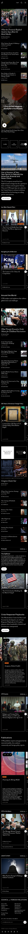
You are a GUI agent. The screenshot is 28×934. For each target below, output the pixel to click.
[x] (17, 931)
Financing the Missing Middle (11, 780)
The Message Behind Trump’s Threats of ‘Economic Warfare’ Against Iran (11, 833)
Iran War (5, 144)
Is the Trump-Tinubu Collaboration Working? (7, 342)
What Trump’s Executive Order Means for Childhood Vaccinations (13, 330)
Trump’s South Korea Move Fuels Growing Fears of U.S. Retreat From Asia (10, 64)
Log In (17, 2)
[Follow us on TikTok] (14, 931)
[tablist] (14, 452)
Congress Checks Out (8, 481)
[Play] (4, 125)
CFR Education (5, 908)
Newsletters (18, 907)
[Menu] (25, 2)
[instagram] (11, 931)
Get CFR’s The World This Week (9, 918)
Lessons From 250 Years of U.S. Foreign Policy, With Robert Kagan (11, 425)
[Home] (2, 3)
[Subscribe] (24, 922)
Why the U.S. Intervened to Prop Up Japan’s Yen (10, 382)
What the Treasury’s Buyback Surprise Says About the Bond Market (11, 32)
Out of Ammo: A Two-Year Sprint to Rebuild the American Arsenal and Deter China (12, 175)
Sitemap (3, 914)
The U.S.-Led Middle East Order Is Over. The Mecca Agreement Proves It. (12, 229)
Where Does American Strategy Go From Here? (9, 492)
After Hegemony (5, 518)
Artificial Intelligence (22, 144)
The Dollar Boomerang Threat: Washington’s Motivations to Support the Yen (9, 362)
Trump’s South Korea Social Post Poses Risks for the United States (10, 53)
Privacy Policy (4, 913)
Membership (18, 904)
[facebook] (2, 931)
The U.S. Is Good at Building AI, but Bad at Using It (12, 592)
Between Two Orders (6, 510)
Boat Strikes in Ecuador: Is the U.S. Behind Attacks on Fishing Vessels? (8, 75)
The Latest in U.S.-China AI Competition (11, 272)
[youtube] (8, 931)
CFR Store (17, 908)
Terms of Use (18, 913)
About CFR (4, 904)
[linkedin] (5, 931)
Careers (3, 907)
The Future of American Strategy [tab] (7, 453)
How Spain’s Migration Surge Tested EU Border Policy (9, 352)
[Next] (25, 144)
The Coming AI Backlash (8, 501)
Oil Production (14, 144)
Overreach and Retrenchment (9, 536)
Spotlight (4, 138)
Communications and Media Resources (20, 911)
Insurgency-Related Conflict (12, 666)
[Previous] (8, 640)
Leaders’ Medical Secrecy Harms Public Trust (9, 372)
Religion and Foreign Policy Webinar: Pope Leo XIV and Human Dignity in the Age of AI (12, 716)
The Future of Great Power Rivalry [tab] (20, 453)
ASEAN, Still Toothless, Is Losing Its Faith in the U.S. (10, 391)
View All (22, 549)
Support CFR (4, 905)
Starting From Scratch (7, 527)
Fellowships (17, 905)
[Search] (21, 2)
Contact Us (4, 910)
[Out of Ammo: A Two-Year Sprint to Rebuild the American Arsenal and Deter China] (14, 161)
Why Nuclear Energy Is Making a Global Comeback (10, 44)
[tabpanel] (14, 500)
